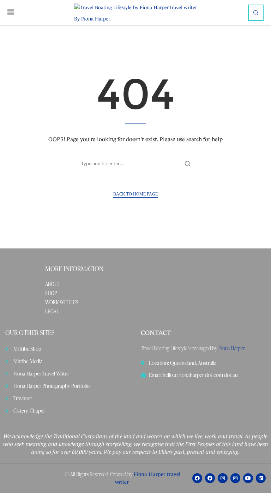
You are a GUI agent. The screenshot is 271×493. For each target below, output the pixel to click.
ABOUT (52, 284)
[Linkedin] (261, 478)
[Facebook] (197, 478)
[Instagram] (223, 478)
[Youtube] (248, 478)
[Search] (256, 13)
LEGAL (52, 311)
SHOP (51, 293)
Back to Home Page (135, 194)
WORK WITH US (61, 302)
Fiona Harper (231, 348)
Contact (156, 332)
